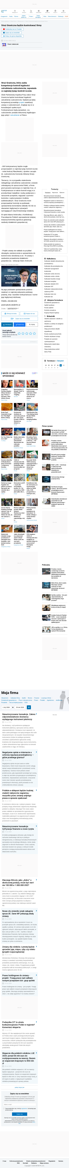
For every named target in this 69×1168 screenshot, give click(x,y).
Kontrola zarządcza (50, 310)
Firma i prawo (47, 426)
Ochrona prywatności (16, 1161)
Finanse (36, 698)
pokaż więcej (19, 1087)
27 (55, 365)
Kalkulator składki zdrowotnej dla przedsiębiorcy (54, 262)
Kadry (11, 16)
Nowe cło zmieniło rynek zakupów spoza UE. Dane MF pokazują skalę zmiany (54, 221)
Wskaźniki (51, 316)
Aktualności (21, 21)
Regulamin (52, 1161)
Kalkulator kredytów (50, 281)
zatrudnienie (14, 115)
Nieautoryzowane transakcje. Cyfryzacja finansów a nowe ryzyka (54, 211)
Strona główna (5, 21)
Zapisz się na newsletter (22, 318)
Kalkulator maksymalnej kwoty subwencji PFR (53, 290)
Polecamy (46, 565)
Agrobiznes (50, 700)
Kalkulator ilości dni (50, 294)
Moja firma (13, 21)
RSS (18, 1163)
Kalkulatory (51, 258)
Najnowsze (55, 192)
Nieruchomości (52, 16)
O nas (4, 1161)
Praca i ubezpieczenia (25, 700)
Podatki (42, 700)
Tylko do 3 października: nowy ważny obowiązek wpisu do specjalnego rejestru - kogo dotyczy (54, 250)
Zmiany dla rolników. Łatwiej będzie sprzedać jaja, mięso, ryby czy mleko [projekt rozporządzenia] (54, 226)
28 (57, 365)
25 (49, 365)
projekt (21, 102)
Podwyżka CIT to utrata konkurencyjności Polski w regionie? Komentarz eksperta (53, 235)
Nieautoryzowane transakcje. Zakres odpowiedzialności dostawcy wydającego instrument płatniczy (54, 197)
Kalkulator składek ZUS (51, 284)
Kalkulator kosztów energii (52, 279)
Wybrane (62, 192)
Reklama (34, 1163)
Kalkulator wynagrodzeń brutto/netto (51, 270)
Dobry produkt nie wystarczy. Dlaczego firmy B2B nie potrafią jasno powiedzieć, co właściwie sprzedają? (53, 245)
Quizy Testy (47, 351)
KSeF (66, 16)
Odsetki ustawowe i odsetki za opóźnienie (53, 320)
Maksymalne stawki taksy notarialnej (51, 345)
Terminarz (51, 361)
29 (61, 365)
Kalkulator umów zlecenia (52, 274)
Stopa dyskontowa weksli (51, 349)
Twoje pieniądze (38, 16)
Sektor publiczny (23, 16)
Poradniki (4, 702)
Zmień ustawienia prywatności (35, 1161)
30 (63, 365)
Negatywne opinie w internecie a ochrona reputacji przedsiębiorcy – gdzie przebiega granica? (54, 201)
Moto (45, 16)
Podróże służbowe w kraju (52, 336)
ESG (26, 702)
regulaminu (24, 1108)
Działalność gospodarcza (51, 302)
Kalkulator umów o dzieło (51, 276)
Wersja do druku (12, 313)
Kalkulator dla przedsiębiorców (53, 266)
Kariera (61, 1161)
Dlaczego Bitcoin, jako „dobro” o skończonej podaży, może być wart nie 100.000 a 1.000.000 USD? (54, 216)
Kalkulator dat (48, 296)
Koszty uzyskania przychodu (52, 334)
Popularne (47, 192)
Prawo (31, 16)
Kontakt (25, 1163)
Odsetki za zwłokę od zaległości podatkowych (53, 325)
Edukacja (60, 16)
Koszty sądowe (48, 307)
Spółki (24, 698)
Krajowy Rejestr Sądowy (51, 312)
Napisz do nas (30, 313)
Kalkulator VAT (48, 286)
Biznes (16, 16)
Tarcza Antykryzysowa (15, 702)
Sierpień (60, 361)
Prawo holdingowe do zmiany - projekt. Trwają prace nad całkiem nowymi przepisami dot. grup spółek (54, 230)
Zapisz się (19, 1114)
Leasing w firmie (46, 698)
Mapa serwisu (44, 1163)
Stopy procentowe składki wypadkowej (52, 330)
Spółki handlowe (49, 305)
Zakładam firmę (15, 698)
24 (46, 365)
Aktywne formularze (55, 300)
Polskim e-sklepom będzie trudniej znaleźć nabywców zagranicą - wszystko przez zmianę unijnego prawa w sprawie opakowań (54, 206)
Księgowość (4, 16)
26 (52, 365)
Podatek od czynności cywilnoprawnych (50, 340)
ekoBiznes (59, 700)
